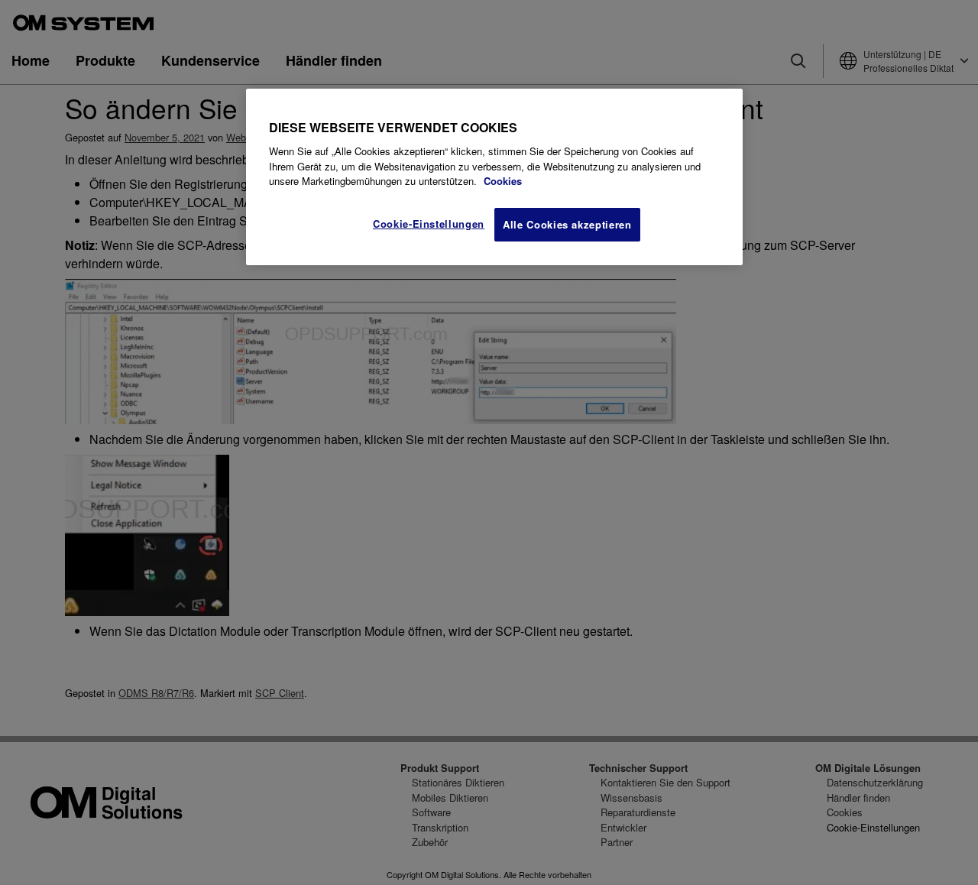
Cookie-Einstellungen (428, 223)
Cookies (503, 180)
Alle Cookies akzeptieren (567, 224)
